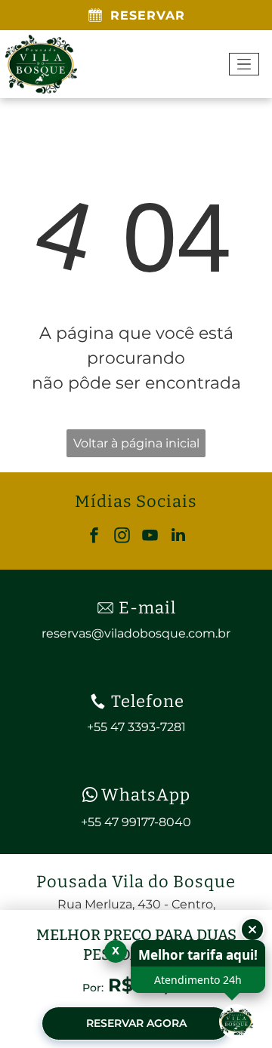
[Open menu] (244, 64)
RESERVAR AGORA (136, 1023)
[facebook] (94, 537)
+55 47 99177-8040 (136, 822)
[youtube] (150, 537)
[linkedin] (178, 537)
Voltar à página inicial (136, 443)
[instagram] (122, 537)
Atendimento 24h (198, 980)
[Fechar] (252, 929)
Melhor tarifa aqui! (198, 954)
